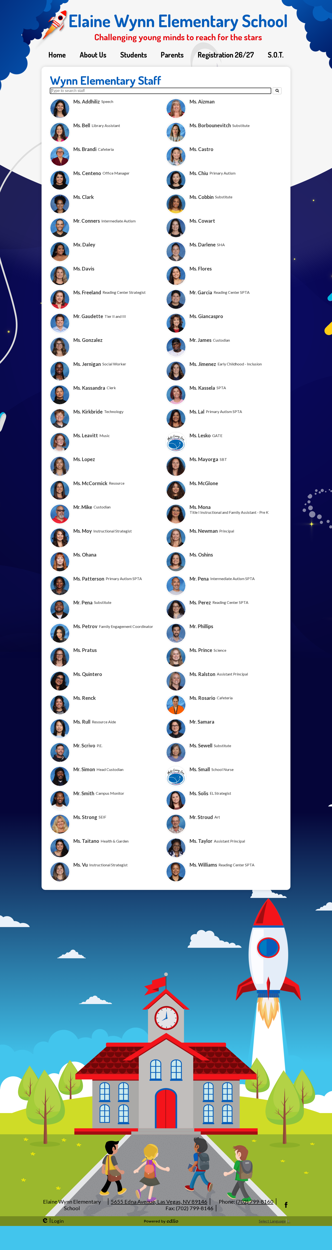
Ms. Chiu (199, 173)
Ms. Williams (203, 865)
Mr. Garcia (201, 292)
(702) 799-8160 (254, 1201)
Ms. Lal (197, 411)
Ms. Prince (201, 650)
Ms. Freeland (87, 292)
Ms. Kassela (202, 388)
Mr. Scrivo (84, 745)
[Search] (277, 90)
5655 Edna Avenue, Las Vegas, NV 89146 (159, 1201)
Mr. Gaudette (88, 316)
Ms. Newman (204, 531)
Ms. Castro (201, 149)
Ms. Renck (84, 698)
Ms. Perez (200, 602)
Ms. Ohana (84, 554)
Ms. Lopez (84, 459)
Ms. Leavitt (85, 435)
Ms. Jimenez (203, 364)
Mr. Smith (83, 793)
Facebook (286, 1205)
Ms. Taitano (86, 841)
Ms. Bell (81, 125)
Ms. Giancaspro (206, 316)
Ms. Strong (85, 817)
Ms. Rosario (202, 698)
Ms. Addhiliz (86, 101)
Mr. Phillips (201, 626)
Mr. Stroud (201, 817)
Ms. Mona (200, 507)
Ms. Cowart (202, 221)
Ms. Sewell (201, 745)
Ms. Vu (80, 865)
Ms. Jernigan (87, 364)
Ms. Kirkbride (88, 411)
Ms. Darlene (203, 244)
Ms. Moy (82, 531)
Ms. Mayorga (204, 459)
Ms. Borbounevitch (210, 125)
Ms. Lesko (200, 435)
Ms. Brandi (84, 149)
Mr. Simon (84, 769)
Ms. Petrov (85, 626)
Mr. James (200, 340)
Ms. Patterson (88, 579)
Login (53, 1221)
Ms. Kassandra (89, 388)
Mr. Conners (86, 221)
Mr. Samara (202, 722)
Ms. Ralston (202, 674)
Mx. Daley (84, 244)
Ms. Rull (81, 722)
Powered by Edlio (161, 1221)
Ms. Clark (83, 197)
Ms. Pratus (85, 650)
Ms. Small (200, 769)
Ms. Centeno (87, 173)
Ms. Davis (83, 268)
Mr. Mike (82, 507)
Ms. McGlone (204, 483)
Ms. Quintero (87, 674)
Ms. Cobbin (202, 197)
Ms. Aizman (202, 101)
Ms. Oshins (201, 554)
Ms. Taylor (201, 841)
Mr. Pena (199, 579)
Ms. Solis (199, 793)
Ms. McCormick (90, 483)
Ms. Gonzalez (88, 340)
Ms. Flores (201, 268)
